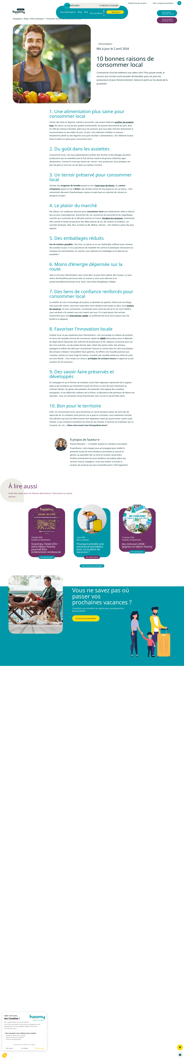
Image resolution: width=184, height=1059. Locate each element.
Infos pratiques (105, 44)
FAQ (86, 12)
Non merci (9, 1048)
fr (179, 3)
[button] (4, 1055)
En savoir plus (47, 557)
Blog (80, 12)
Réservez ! (116, 12)
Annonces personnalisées (13, 1039)
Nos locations (96, 13)
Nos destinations (68, 12)
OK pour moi (39, 1048)
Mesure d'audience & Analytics (15, 1037)
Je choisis (24, 1048)
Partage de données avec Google (15, 1035)
